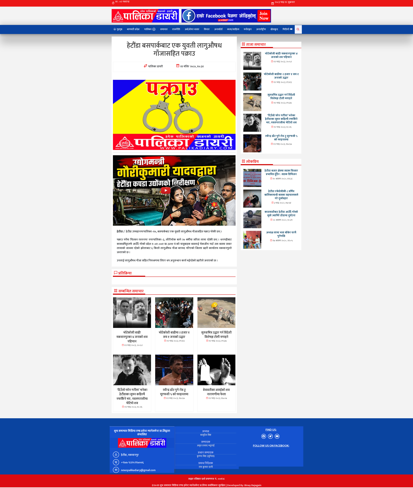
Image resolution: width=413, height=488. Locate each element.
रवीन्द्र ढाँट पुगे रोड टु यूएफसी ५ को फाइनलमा (281, 138)
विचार (207, 29)
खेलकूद (274, 29)
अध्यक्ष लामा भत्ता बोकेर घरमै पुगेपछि (281, 234)
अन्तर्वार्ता (218, 29)
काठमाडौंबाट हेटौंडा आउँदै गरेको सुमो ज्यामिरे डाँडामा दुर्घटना (281, 214)
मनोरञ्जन (248, 29)
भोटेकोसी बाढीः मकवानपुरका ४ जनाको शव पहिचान (281, 55)
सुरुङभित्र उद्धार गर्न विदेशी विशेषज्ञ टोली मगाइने (281, 96)
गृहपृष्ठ (119, 29)
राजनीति (176, 29)
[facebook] (226, 15)
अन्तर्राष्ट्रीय (261, 29)
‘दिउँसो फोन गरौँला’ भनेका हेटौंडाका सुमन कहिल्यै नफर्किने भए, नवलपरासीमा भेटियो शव (281, 119)
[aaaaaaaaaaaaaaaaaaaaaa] (174, 190)
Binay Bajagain (252, 485)
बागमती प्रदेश (133, 29)
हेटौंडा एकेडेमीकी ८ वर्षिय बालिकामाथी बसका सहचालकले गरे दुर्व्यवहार (281, 195)
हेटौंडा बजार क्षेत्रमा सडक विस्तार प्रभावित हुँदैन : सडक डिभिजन (281, 172)
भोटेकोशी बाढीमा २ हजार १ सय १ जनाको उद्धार (281, 76)
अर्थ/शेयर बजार (192, 29)
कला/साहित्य (233, 29)
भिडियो (286, 29)
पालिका (147, 29)
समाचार (164, 29)
